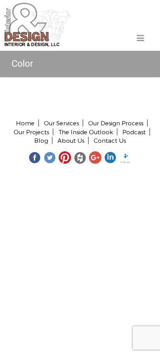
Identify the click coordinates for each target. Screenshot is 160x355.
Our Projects (31, 131)
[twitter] (50, 157)
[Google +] (95, 157)
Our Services (61, 122)
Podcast (134, 131)
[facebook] (35, 157)
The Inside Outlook (85, 131)
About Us (70, 140)
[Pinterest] (65, 157)
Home (25, 122)
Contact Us (110, 140)
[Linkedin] (110, 157)
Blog (41, 140)
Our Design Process (115, 122)
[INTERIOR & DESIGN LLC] (37, 6)
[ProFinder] (125, 157)
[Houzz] (80, 157)
